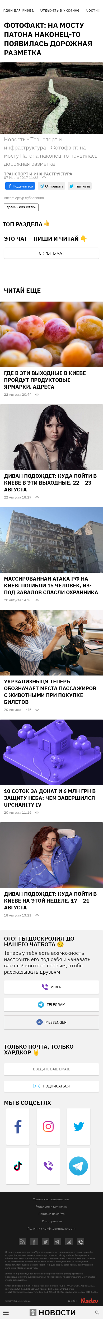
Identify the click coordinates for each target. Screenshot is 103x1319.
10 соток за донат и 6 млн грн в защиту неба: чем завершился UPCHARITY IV (50, 797)
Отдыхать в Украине (59, 10)
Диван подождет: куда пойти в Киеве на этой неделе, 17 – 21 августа (50, 900)
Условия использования (51, 1199)
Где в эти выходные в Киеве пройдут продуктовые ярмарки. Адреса (45, 379)
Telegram (56, 1004)
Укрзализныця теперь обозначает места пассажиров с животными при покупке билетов (50, 691)
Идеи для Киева (18, 10)
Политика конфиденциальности (51, 1228)
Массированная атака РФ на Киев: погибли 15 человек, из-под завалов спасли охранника (51, 585)
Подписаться (56, 1086)
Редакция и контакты (51, 1206)
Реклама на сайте (52, 1214)
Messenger (56, 1022)
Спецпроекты (52, 1221)
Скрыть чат (51, 253)
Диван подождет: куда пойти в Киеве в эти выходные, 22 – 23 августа (50, 482)
